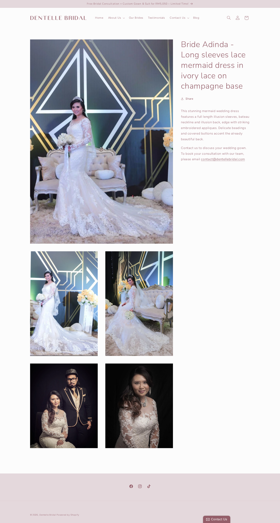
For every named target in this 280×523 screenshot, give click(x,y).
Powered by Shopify (68, 514)
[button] (116, 18)
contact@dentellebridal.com (223, 159)
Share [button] (189, 98)
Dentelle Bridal (47, 514)
